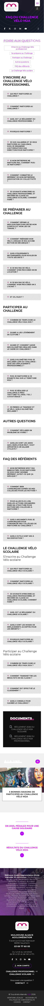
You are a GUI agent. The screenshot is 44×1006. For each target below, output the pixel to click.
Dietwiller (32, 883)
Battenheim (23, 879)
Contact (20, 983)
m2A (29, 994)
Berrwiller (33, 879)
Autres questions (22, 62)
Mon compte (23, 966)
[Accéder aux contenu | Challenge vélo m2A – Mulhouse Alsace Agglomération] (38, 29)
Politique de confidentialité (22, 1000)
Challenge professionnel (20, 971)
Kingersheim (30, 890)
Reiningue (35, 896)
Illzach (21, 890)
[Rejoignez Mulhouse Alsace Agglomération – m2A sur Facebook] (4, 29)
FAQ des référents (22, 66)
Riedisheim (23, 898)
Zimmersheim (12, 906)
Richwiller (12, 898)
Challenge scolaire (20, 974)
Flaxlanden (33, 886)
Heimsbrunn (31, 888)
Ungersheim (30, 902)
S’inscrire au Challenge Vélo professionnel (22, 48)
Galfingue (11, 888)
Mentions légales (15, 998)
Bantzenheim (12, 879)
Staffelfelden (31, 900)
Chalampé (22, 883)
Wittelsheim (11, 904)
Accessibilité (31, 998)
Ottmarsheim (27, 894)
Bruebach (21, 881)
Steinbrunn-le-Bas (16, 902)
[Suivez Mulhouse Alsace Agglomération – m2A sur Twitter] (10, 29)
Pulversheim (24, 896)
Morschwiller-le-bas (27, 892)
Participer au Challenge (22, 58)
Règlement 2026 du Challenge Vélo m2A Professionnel (22, 738)
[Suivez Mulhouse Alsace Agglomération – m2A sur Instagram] (15, 29)
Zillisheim (33, 904)
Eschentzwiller (12, 886)
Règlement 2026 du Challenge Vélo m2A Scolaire (22, 729)
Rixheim (31, 898)
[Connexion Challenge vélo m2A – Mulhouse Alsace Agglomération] (36, 8)
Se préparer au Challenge (22, 53)
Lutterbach (13, 892)
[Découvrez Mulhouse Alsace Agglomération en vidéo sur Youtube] (26, 29)
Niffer (17, 894)
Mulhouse (10, 894)
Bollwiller (13, 881)
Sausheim (21, 900)
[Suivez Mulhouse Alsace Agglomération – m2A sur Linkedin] (20, 29)
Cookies (17, 1002)
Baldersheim (33, 877)
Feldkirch (23, 886)
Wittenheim (23, 904)
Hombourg (13, 890)
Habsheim (20, 888)
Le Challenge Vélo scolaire (22, 71)
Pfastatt (14, 896)
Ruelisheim (11, 900)
